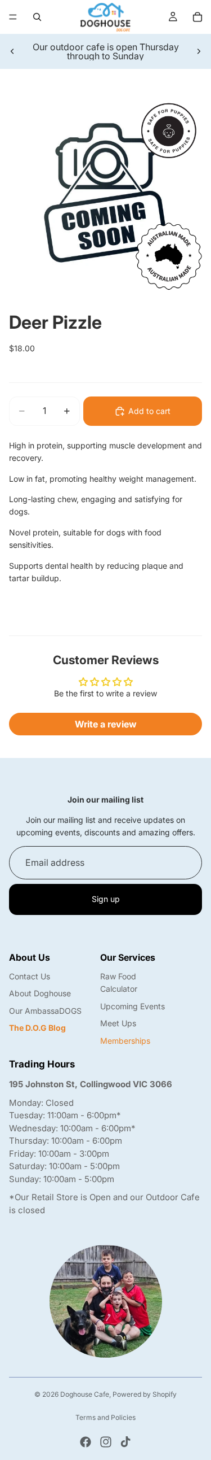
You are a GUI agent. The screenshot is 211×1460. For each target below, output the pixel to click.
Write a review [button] (106, 724)
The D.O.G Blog (37, 1027)
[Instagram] (106, 1442)
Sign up (106, 899)
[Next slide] (198, 51)
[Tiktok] (125, 1442)
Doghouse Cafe (84, 1394)
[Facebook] (85, 1442)
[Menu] (13, 17)
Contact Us (29, 976)
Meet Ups (118, 1023)
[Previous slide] (12, 51)
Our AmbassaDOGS (45, 1011)
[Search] (37, 17)
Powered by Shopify (145, 1394)
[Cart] (197, 17)
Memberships (125, 1040)
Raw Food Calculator (118, 982)
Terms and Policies (105, 1417)
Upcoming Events (132, 1006)
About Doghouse (40, 993)
